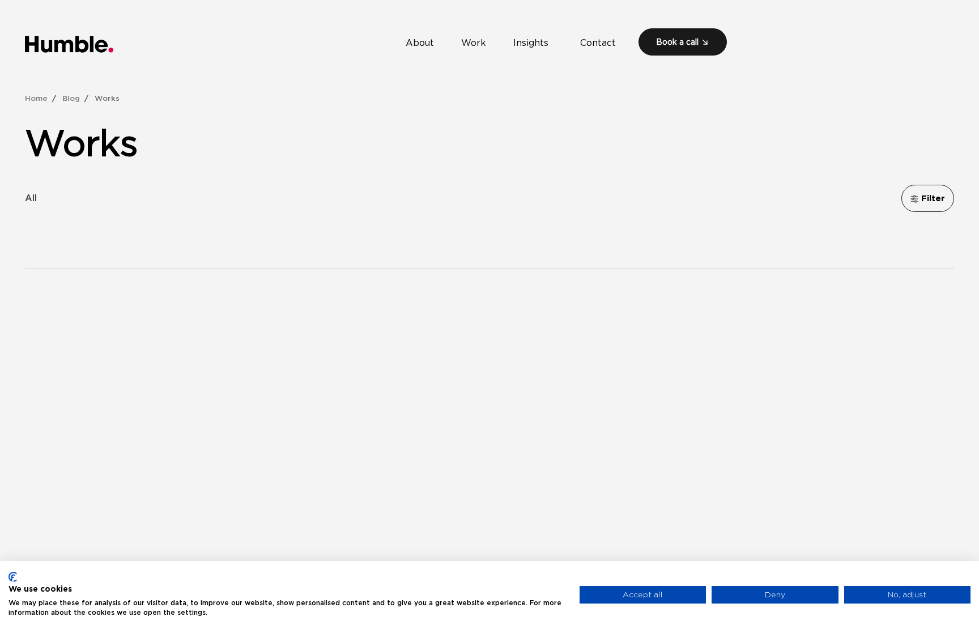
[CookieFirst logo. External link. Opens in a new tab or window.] (12, 577)
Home (36, 98)
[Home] (69, 44)
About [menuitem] (424, 45)
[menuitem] (683, 42)
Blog (71, 98)
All (31, 198)
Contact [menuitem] (598, 45)
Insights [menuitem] (535, 45)
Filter (931, 198)
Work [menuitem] (478, 45)
